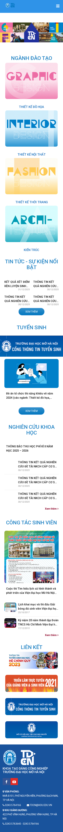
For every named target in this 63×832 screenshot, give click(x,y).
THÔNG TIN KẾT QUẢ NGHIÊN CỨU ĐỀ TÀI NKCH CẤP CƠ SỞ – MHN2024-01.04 (37, 466)
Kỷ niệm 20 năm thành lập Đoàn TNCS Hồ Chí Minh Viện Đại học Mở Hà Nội (38, 624)
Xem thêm (31, 311)
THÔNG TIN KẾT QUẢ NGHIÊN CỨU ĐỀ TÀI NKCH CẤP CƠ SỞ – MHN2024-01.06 (37, 498)
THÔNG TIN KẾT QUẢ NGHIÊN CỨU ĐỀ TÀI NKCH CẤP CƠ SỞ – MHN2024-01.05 (37, 482)
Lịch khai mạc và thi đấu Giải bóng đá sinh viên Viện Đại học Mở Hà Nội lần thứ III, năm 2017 (38, 609)
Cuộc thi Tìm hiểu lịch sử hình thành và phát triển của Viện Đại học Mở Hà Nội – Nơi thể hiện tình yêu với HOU (31, 593)
